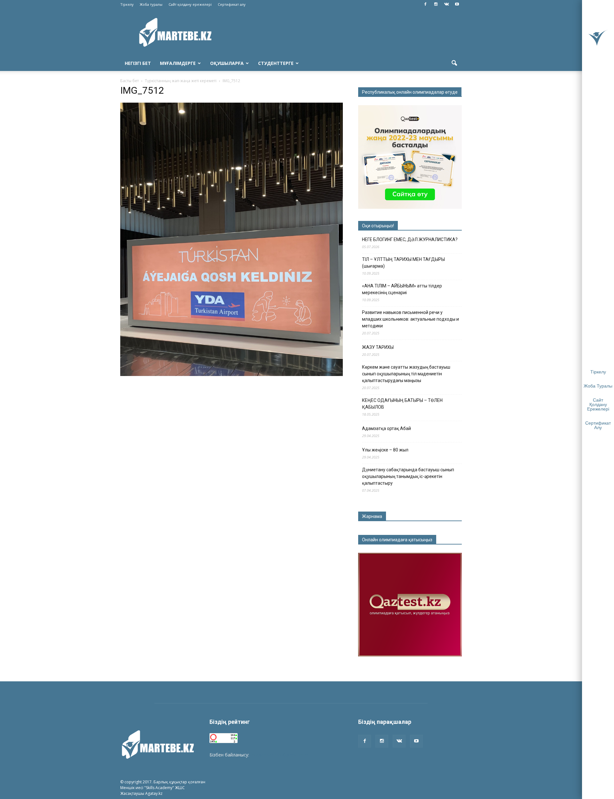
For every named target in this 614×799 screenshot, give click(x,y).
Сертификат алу (232, 4)
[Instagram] (436, 4)
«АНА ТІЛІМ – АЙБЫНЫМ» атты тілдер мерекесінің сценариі (402, 289)
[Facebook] (425, 4)
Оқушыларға (227, 63)
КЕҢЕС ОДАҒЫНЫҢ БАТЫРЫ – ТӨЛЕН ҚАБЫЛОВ (402, 404)
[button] (454, 63)
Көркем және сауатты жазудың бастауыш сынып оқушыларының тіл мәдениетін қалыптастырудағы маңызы (406, 373)
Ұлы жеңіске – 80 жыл (385, 449)
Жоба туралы (151, 4)
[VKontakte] (446, 4)
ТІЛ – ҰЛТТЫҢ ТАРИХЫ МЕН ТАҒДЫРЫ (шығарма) (403, 263)
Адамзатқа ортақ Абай (386, 428)
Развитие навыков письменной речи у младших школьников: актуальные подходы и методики (410, 319)
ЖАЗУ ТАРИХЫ (378, 347)
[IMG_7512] (231, 374)
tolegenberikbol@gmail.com (279, 755)
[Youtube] (457, 4)
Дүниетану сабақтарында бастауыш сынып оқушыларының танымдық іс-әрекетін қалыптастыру (408, 476)
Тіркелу (127, 4)
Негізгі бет (138, 63)
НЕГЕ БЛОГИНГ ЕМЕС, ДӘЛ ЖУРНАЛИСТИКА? (410, 239)
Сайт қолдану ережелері (190, 4)
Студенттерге (276, 63)
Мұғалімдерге (178, 63)
